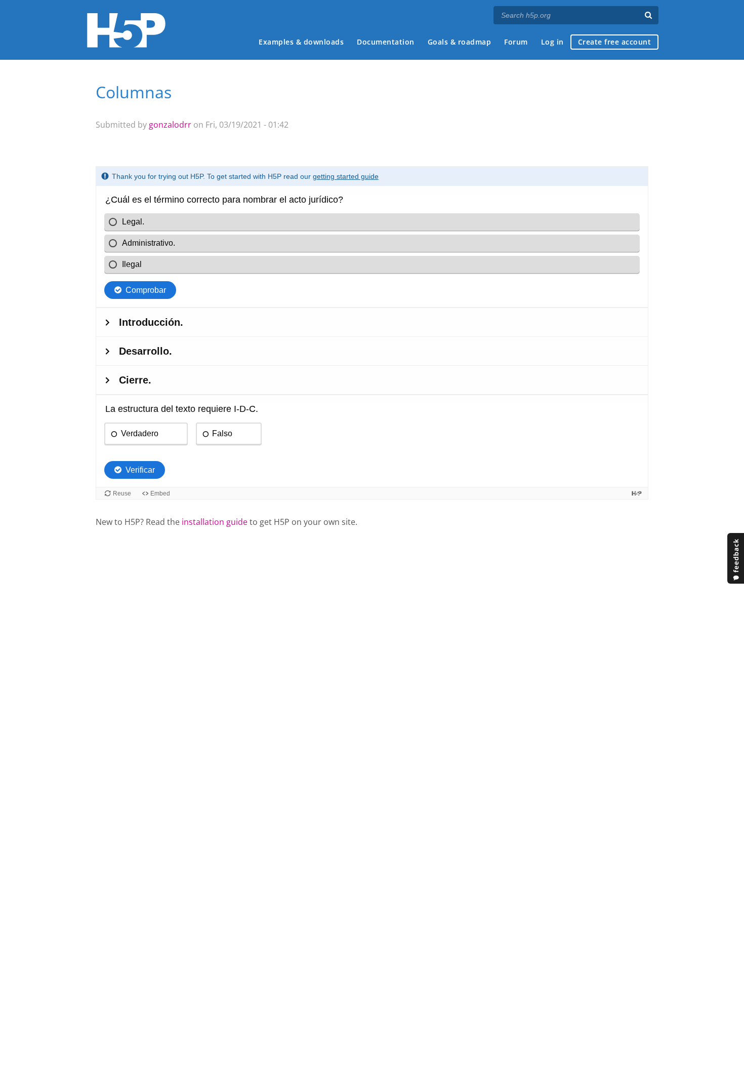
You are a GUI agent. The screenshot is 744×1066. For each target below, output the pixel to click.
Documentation (386, 42)
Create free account (614, 42)
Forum (516, 42)
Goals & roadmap (459, 42)
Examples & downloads (301, 42)
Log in (552, 42)
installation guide (214, 521)
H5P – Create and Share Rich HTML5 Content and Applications (126, 30)
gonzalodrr (170, 124)
